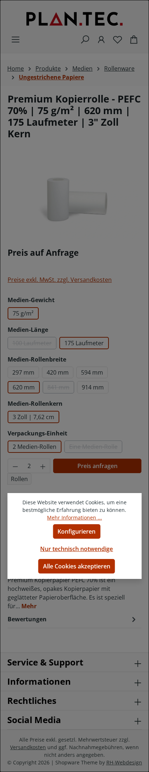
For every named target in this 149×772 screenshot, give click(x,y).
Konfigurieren (76, 531)
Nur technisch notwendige (76, 549)
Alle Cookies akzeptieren (76, 566)
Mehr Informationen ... (74, 517)
